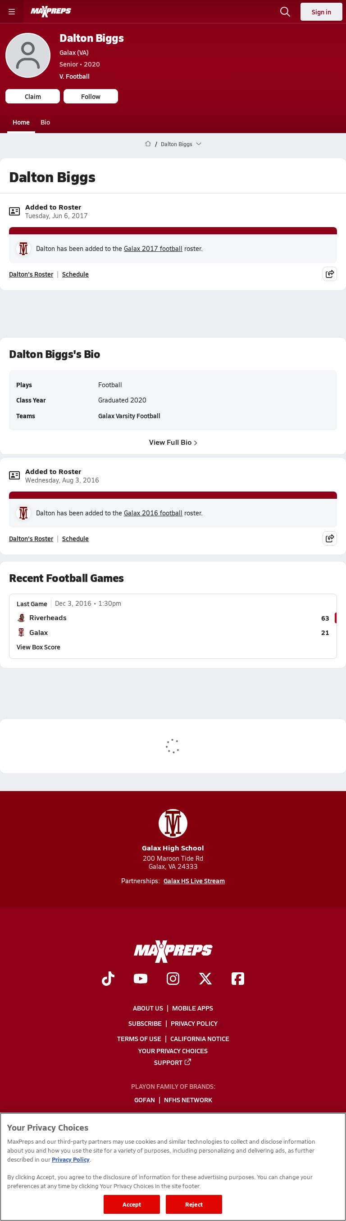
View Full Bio (170, 442)
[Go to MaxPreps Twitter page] (205, 979)
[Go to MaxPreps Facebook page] (238, 979)
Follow (90, 96)
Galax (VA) (74, 52)
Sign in (321, 11)
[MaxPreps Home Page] (148, 144)
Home (21, 121)
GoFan (144, 1099)
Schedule (75, 273)
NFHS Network (188, 1099)
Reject (194, 1204)
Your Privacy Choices (173, 1050)
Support (168, 1061)
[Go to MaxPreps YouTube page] (140, 979)
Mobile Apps (192, 1007)
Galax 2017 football (153, 248)
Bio (45, 121)
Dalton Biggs (91, 38)
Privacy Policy (194, 1023)
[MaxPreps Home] (51, 12)
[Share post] (330, 274)
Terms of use (139, 1038)
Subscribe (145, 1023)
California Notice (199, 1038)
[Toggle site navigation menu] (11, 11)
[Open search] (285, 11)
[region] (173, 1167)
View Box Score (38, 646)
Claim (33, 96)
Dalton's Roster (31, 273)
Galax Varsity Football (129, 415)
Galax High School (173, 847)
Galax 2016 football (153, 513)
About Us (148, 1007)
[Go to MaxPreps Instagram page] (173, 979)
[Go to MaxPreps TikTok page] (108, 979)
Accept (132, 1204)
